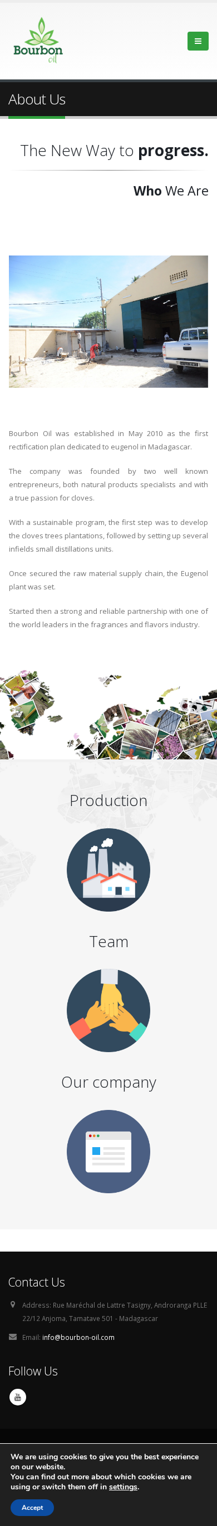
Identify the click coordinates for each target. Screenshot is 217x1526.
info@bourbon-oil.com (78, 1337)
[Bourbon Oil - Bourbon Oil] (39, 41)
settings (123, 1487)
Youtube (17, 1397)
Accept (32, 1507)
